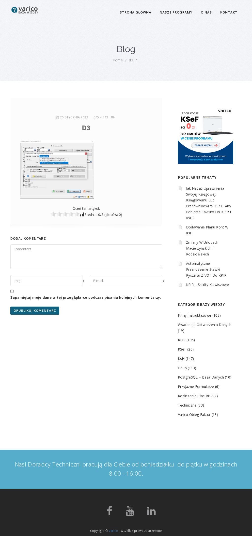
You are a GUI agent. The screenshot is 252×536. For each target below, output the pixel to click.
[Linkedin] (151, 513)
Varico (113, 531)
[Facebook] (109, 513)
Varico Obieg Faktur (194, 414)
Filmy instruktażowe (194, 315)
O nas (206, 12)
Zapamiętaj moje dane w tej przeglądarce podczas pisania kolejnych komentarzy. (85, 297)
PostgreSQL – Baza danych (201, 377)
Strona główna (135, 12)
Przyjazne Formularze (196, 386)
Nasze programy (176, 12)
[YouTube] (129, 513)
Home (118, 60)
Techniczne (187, 405)
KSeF (182, 349)
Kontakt (228, 12)
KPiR (182, 340)
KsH (181, 358)
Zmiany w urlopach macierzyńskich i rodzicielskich (202, 248)
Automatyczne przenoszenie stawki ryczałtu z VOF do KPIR (206, 269)
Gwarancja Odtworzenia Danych (204, 324)
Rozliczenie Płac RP (194, 396)
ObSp (182, 368)
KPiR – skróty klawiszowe (207, 284)
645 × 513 (101, 117)
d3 (131, 60)
